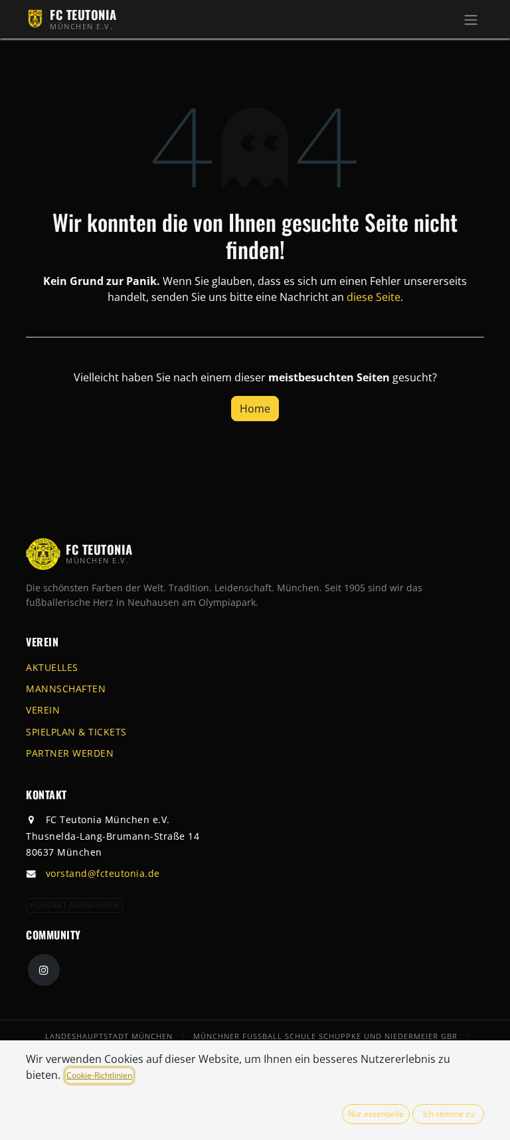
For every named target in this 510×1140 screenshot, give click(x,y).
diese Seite (373, 297)
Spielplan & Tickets (76, 731)
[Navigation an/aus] (471, 19)
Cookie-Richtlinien (99, 1075)
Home (255, 408)
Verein (43, 710)
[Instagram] (44, 970)
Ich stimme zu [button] (448, 1113)
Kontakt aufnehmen (74, 905)
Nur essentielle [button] (376, 1113)
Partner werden (70, 753)
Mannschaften (66, 688)
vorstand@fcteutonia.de (103, 873)
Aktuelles (52, 667)
